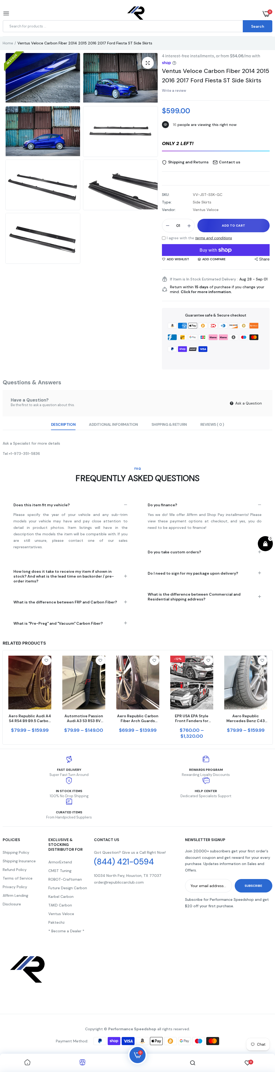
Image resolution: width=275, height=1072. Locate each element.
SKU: (165, 194)
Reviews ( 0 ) (212, 424)
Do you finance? (162, 504)
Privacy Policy (15, 886)
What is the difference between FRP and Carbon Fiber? (65, 602)
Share (264, 259)
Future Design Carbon (67, 887)
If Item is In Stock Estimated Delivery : (204, 279)
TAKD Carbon (60, 905)
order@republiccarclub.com (119, 882)
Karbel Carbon (61, 896)
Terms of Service (17, 878)
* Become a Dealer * (66, 931)
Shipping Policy (16, 852)
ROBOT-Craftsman (65, 879)
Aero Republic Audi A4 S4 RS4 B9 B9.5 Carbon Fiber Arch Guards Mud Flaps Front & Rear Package (30, 718)
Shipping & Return (169, 424)
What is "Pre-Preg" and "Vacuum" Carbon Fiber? (58, 623)
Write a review (174, 90)
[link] (46, 660)
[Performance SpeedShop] (136, 14)
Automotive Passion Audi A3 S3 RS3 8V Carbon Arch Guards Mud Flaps (83, 718)
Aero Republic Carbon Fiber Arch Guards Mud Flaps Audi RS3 (137, 718)
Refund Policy (15, 869)
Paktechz (56, 922)
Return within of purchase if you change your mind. (217, 289)
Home (8, 43)
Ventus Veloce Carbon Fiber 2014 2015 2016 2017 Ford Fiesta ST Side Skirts (215, 75)
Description (63, 424)
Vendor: (169, 209)
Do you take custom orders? (174, 552)
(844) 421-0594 (124, 862)
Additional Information (113, 424)
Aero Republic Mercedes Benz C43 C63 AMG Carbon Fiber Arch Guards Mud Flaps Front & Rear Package (245, 718)
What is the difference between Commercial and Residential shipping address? (194, 597)
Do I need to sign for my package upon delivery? (193, 573)
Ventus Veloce (61, 913)
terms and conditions (213, 238)
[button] (216, 144)
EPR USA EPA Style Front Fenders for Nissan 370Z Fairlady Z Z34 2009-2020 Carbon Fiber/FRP (192, 718)
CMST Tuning (59, 870)
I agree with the (199, 238)
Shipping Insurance (19, 861)
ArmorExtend (60, 862)
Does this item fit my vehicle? (41, 504)
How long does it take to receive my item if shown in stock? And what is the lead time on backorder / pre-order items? (63, 576)
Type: (167, 202)
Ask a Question (248, 403)
